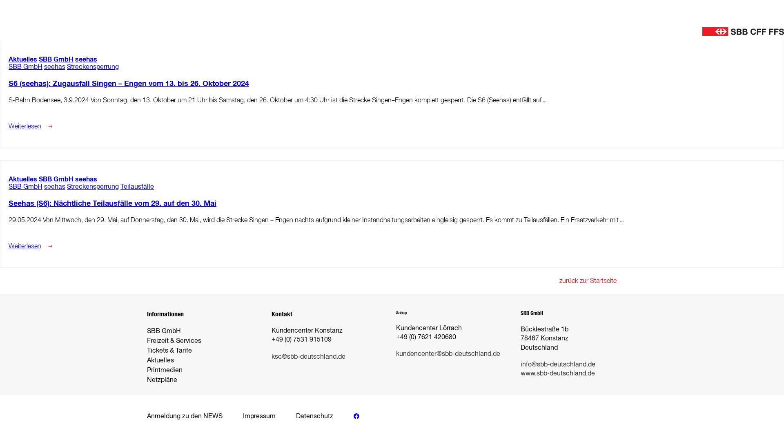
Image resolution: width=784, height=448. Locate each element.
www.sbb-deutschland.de (558, 373)
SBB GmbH (56, 59)
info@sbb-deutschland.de (558, 364)
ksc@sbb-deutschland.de (308, 356)
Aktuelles (23, 59)
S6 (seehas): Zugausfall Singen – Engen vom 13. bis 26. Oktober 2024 (129, 83)
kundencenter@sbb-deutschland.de (448, 353)
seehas (86, 59)
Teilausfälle (137, 186)
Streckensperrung (93, 66)
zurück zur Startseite (588, 280)
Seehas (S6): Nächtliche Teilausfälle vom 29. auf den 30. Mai (112, 203)
